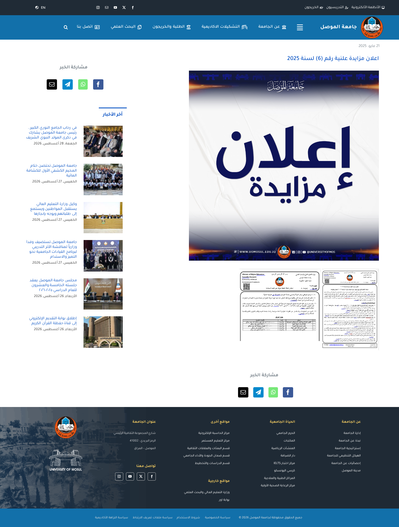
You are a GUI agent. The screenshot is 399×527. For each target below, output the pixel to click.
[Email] (243, 392)
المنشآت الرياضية (283, 448)
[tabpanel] (73, 247)
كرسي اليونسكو (284, 470)
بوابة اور (224, 500)
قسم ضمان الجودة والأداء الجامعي (206, 455)
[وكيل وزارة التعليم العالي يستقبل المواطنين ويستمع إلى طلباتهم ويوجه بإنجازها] (103, 217)
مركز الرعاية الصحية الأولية (278, 485)
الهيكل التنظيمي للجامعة (344, 455)
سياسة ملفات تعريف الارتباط (153, 517)
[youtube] (115, 7)
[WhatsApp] (273, 392)
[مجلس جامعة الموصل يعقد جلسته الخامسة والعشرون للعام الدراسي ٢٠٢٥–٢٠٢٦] (103, 294)
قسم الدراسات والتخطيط (212, 463)
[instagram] (98, 7)
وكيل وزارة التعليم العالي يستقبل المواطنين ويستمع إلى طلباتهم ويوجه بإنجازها (53, 209)
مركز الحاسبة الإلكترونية (214, 433)
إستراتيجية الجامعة (348, 448)
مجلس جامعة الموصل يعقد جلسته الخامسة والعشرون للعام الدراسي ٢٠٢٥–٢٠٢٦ (53, 285)
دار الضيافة (288, 455)
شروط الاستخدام (188, 517)
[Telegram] (258, 392)
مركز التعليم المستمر (216, 441)
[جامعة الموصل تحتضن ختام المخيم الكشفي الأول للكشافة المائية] (103, 179)
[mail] (106, 7)
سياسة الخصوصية (218, 517)
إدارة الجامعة (352, 433)
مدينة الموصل (351, 470)
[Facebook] (287, 392)
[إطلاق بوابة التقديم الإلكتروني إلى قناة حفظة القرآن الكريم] (103, 332)
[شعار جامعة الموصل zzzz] (372, 17)
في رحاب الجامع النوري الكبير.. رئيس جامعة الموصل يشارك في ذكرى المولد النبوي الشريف (51, 133)
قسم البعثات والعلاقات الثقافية (208, 448)
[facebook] (132, 7)
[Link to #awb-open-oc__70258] (300, 27)
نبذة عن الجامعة (350, 441)
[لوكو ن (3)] (66, 447)
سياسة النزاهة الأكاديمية (111, 517)
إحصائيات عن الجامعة (346, 463)
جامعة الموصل (338, 27)
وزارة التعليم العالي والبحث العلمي (207, 492)
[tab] (113, 115)
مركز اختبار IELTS (284, 463)
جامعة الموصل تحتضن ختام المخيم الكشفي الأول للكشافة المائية (51, 171)
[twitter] (124, 7)
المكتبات (289, 441)
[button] (65, 27)
